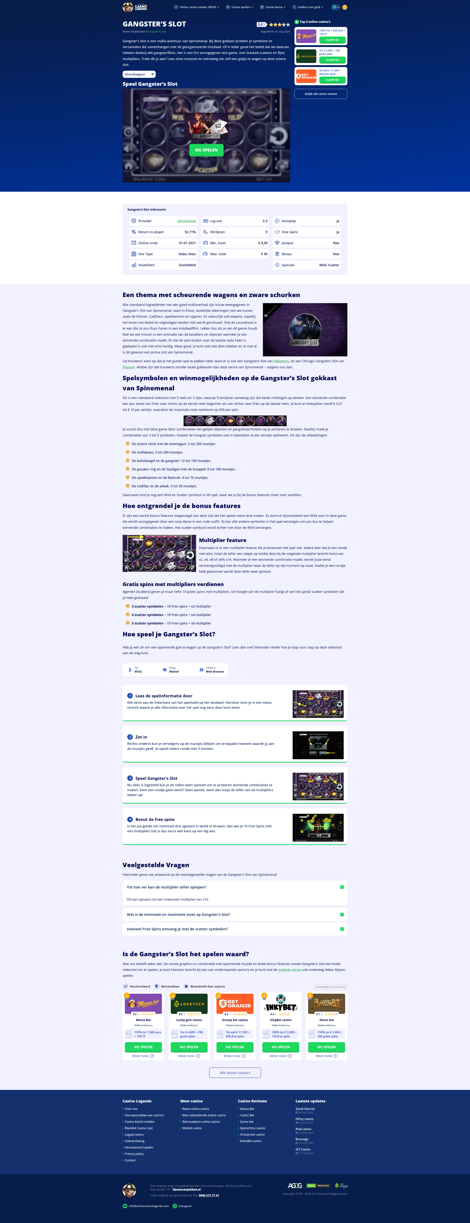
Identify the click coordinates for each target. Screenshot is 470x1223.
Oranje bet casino (235, 1020)
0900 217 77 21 (209, 1195)
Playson (129, 367)
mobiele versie (289, 969)
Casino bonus (274, 7)
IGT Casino (303, 1149)
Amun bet (326, 1020)
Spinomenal (186, 221)
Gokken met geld (309, 7)
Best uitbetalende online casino (204, 1115)
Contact (130, 1160)
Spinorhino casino (252, 1128)
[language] (335, 7)
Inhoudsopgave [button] (134, 74)
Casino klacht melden (140, 1122)
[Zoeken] (344, 7)
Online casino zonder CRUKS (198, 7)
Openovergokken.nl (187, 1189)
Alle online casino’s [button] (235, 1072)
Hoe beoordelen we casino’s (144, 1115)
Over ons (131, 1109)
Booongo (302, 1139)
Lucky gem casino (189, 1020)
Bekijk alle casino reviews (321, 94)
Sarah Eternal (305, 1109)
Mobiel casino (192, 1128)
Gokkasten (138, 31)
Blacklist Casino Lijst (139, 1128)
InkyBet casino (281, 1020)
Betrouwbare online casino (201, 1122)
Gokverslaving (134, 1141)
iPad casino (303, 1129)
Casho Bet (247, 1115)
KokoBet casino (251, 1141)
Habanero (281, 361)
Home (126, 31)
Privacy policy (134, 1154)
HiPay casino (304, 1119)
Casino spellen (241, 7)
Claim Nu (332, 39)
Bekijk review (140, 1056)
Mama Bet (143, 1020)
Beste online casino (195, 1109)
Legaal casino (134, 1134)
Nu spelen (206, 150)
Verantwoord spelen (139, 1147)
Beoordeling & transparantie (330, 986)
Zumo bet (247, 1122)
